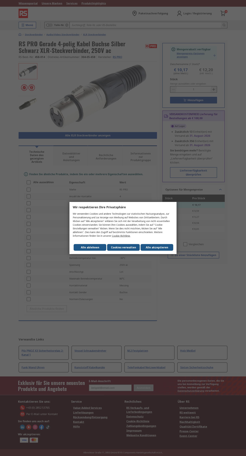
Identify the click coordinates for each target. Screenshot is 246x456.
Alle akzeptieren (157, 247)
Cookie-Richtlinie (121, 235)
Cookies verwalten (123, 247)
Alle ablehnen (90, 247)
